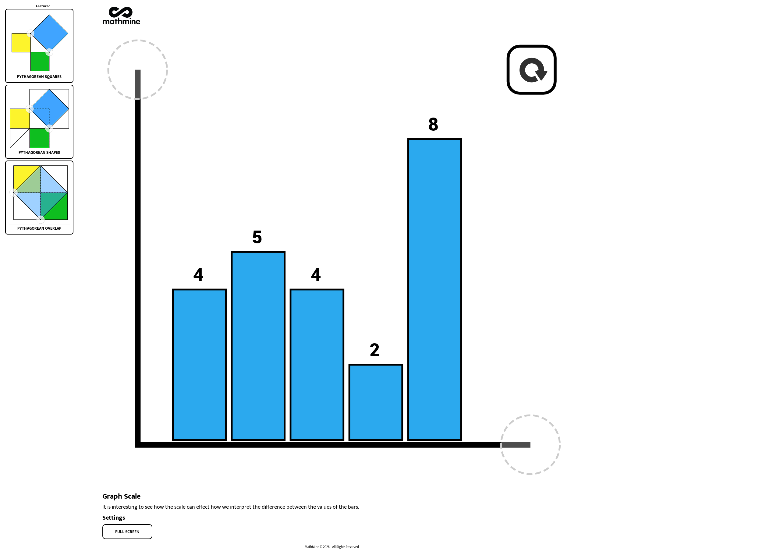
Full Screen (127, 531)
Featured (43, 6)
